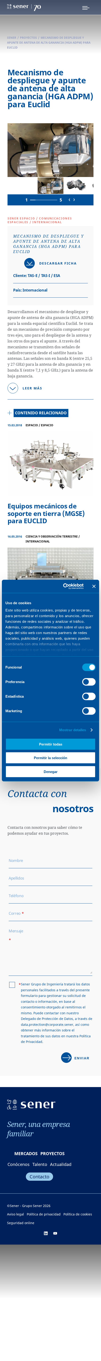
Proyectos (28, 38)
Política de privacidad (44, 1214)
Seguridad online (20, 1223)
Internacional (35, 290)
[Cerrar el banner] (94, 586)
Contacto (39, 1176)
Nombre (16, 860)
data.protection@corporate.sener (47, 1024)
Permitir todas (50, 744)
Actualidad (60, 1164)
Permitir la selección (50, 758)
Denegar (51, 771)
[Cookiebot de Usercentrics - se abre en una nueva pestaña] (63, 586)
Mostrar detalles (72, 730)
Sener (11, 38)
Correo (16, 913)
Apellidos (16, 878)
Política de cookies (77, 1214)
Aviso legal (15, 1214)
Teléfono (16, 895)
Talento (39, 1164)
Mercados (26, 1153)
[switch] (89, 681)
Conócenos (19, 1164)
